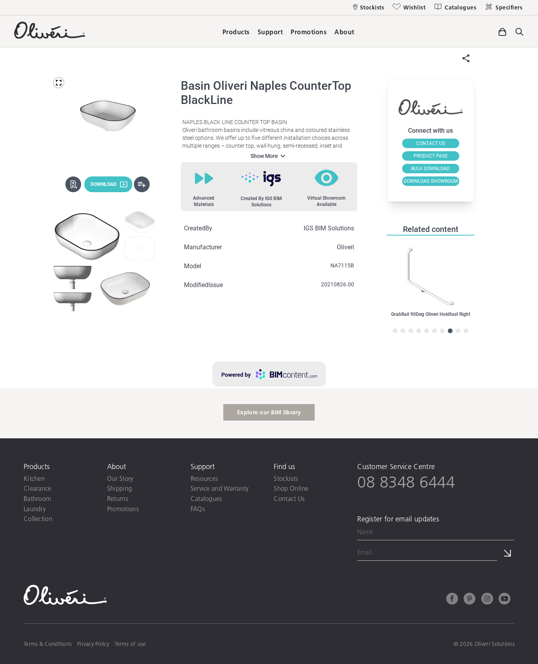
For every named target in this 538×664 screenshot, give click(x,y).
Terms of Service (386, 577)
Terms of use (130, 643)
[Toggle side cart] (502, 30)
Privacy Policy (497, 569)
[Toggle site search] (519, 32)
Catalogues (206, 498)
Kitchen (34, 478)
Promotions (123, 508)
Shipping (119, 488)
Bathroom (37, 498)
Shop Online (291, 488)
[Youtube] (504, 600)
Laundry (35, 508)
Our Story (120, 478)
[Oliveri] (49, 36)
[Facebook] (452, 600)
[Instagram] (487, 600)
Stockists (286, 478)
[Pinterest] (469, 600)
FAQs (198, 508)
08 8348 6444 (406, 482)
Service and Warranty (220, 488)
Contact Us (289, 498)
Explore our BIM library (269, 412)
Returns (117, 498)
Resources (204, 478)
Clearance (38, 488)
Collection (38, 518)
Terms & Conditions (47, 643)
